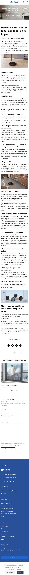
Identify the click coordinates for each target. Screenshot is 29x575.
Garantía (3, 534)
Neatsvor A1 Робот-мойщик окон (9, 385)
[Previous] (2, 377)
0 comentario (19, 15)
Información (11, 15)
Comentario (5, 422)
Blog (2, 516)
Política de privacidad (7, 508)
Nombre (4, 409)
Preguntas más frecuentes (8, 536)
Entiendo (20, 572)
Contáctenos (4, 526)
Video (2, 539)
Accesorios (4, 493)
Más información (10, 572)
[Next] (26, 377)
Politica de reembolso (7, 506)
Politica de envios (6, 503)
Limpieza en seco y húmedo (9, 490)
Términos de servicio (7, 511)
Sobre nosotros (5, 529)
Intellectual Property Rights (8, 513)
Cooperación (4, 531)
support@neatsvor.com (10, 474)
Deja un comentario (14, 339)
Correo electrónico (7, 416)
